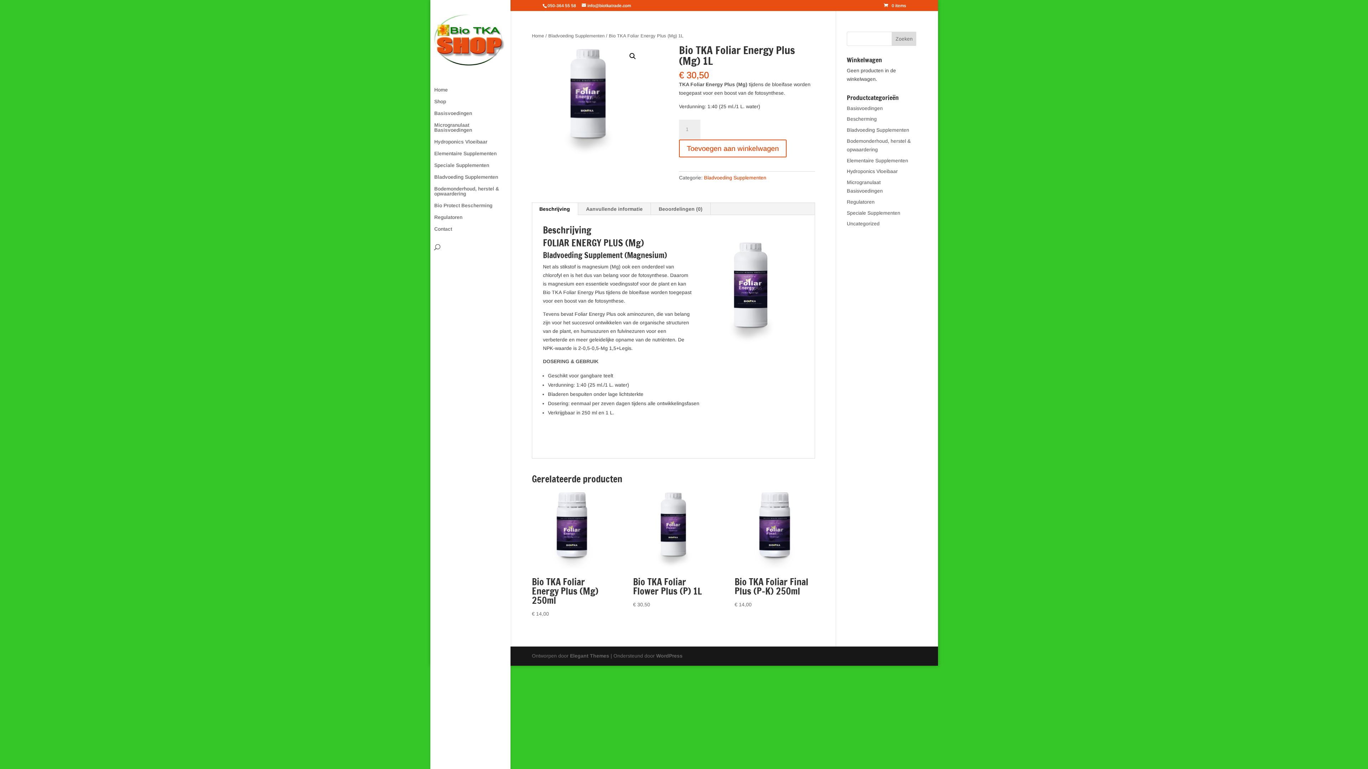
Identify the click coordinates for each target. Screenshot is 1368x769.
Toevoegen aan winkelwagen (733, 148)
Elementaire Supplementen (465, 153)
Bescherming (862, 119)
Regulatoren (448, 217)
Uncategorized (863, 223)
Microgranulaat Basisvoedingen (453, 127)
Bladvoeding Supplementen (466, 177)
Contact (443, 229)
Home (441, 90)
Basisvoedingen (453, 113)
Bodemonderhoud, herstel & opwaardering (466, 191)
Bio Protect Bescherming (463, 205)
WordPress (669, 656)
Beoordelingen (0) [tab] (681, 209)
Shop (440, 101)
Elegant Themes (589, 656)
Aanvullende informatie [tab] (614, 209)
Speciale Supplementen (461, 165)
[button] (632, 56)
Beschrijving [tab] (554, 209)
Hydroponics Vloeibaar (460, 142)
